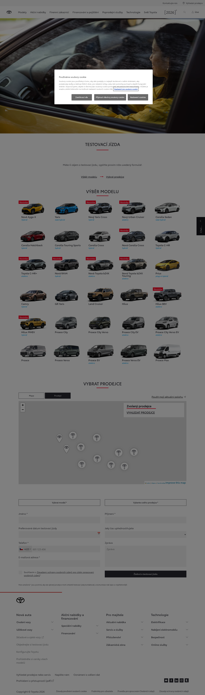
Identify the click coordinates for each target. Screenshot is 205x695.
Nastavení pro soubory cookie (126, 89)
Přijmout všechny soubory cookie (110, 97)
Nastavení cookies (138, 97)
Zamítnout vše (81, 97)
